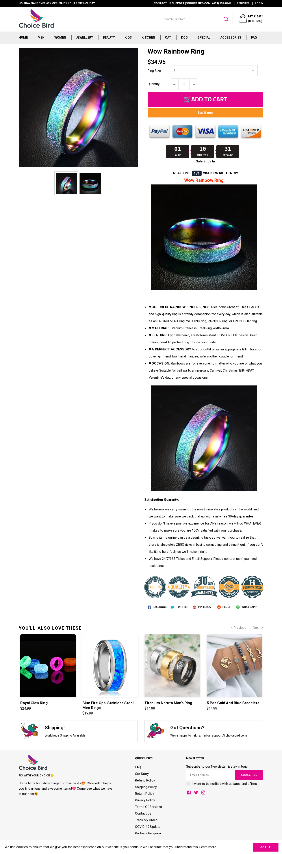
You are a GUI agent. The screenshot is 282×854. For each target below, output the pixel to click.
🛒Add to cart (205, 100)
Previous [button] (240, 628)
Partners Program (148, 833)
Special (204, 37)
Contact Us (143, 813)
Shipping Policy (146, 787)
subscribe (249, 775)
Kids (128, 37)
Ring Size (154, 71)
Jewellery (84, 37)
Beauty (109, 37)
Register (243, 3)
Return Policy (144, 794)
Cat (168, 37)
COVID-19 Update (147, 827)
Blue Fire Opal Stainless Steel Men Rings (108, 705)
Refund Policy (145, 780)
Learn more (207, 847)
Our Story (142, 774)
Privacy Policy (145, 800)
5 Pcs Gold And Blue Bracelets (233, 703)
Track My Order (146, 820)
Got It (265, 847)
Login (259, 3)
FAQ (254, 37)
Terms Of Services (148, 807)
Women (60, 37)
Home (23, 37)
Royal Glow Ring (34, 703)
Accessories (230, 37)
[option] (66, 183)
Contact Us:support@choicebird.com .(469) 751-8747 (192, 3)
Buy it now (205, 113)
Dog (184, 37)
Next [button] (256, 628)
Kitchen (148, 37)
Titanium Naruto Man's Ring (168, 703)
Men (41, 37)
